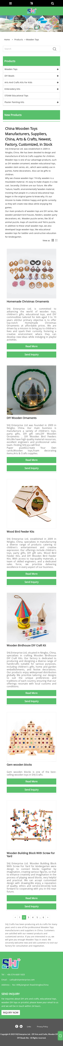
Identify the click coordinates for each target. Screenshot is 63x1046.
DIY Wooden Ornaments (22, 418)
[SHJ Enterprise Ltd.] (32, 10)
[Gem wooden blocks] (31, 736)
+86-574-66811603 (16, 974)
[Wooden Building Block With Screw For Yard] (31, 825)
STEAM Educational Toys (16, 95)
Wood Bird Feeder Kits (20, 531)
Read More (31, 346)
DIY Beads (9, 75)
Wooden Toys (11, 69)
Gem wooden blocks (19, 764)
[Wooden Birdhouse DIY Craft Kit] (31, 617)
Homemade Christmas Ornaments (28, 301)
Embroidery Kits (12, 89)
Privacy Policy (42, 1026)
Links (29, 1026)
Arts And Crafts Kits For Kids (18, 82)
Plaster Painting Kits (14, 102)
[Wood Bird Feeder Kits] (31, 503)
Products (18, 39)
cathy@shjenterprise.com (22, 979)
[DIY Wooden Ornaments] (31, 390)
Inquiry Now (10, 1012)
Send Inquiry (32, 354)
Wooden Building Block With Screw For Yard (31, 854)
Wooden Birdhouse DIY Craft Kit (26, 645)
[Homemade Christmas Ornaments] (31, 273)
